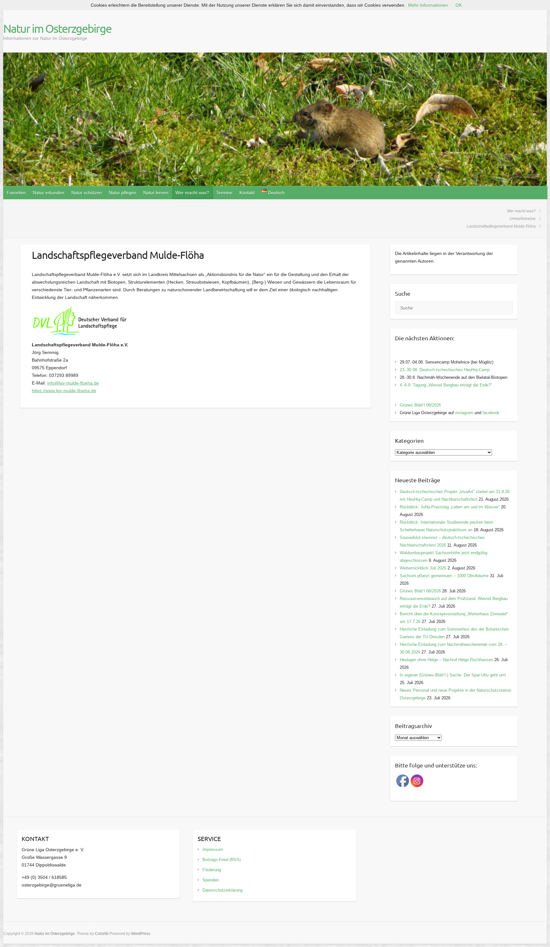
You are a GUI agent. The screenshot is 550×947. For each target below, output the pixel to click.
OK (458, 5)
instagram (464, 412)
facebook (491, 412)
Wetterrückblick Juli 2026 (423, 568)
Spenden (210, 880)
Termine (224, 192)
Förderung (211, 869)
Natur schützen (86, 192)
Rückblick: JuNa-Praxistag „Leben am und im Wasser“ (450, 507)
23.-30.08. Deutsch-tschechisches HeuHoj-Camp (445, 369)
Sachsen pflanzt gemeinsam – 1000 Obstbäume (444, 575)
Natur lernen (155, 192)
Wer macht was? (192, 192)
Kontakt (247, 192)
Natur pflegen (122, 192)
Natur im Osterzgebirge (57, 28)
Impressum (212, 849)
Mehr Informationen (428, 5)
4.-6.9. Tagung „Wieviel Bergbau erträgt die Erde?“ (446, 385)
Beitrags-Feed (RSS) (221, 859)
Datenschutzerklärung (222, 890)
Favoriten (16, 192)
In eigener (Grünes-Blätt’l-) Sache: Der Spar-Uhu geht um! (453, 675)
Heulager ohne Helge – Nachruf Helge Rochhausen (446, 659)
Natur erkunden (48, 192)
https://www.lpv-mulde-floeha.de (64, 390)
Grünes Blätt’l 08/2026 (420, 405)
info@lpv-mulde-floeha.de (73, 382)
